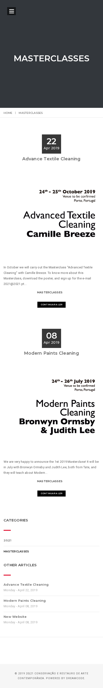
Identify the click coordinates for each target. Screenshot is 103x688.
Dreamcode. (75, 678)
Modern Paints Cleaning (51, 353)
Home (8, 113)
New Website (15, 617)
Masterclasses (50, 292)
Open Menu (11, 11)
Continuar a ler (52, 304)
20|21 (7, 540)
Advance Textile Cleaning (51, 159)
